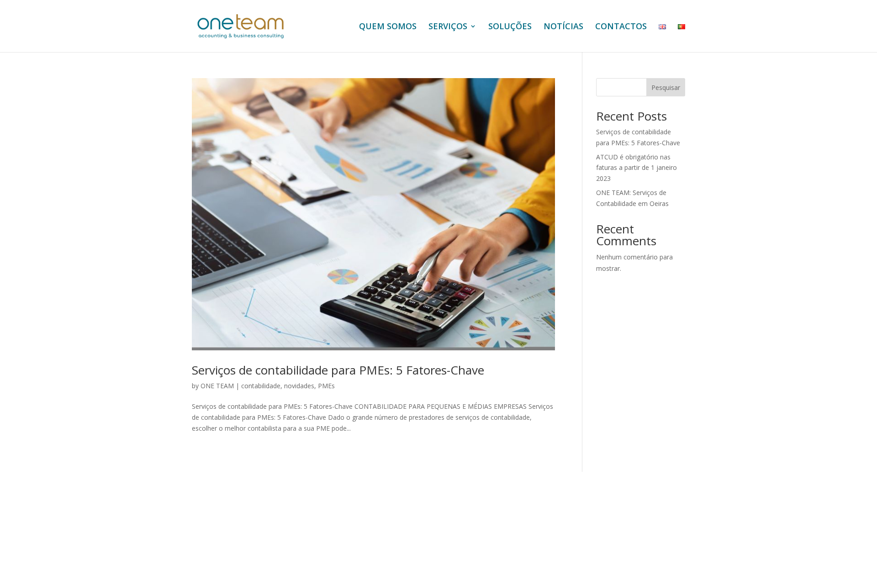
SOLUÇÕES (510, 27)
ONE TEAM (217, 385)
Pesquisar (665, 87)
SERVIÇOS (447, 27)
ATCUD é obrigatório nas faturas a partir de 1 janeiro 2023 (636, 168)
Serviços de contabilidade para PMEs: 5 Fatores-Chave (338, 370)
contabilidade (260, 385)
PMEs (326, 385)
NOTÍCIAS (563, 27)
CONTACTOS (621, 27)
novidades (299, 385)
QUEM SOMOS (388, 27)
